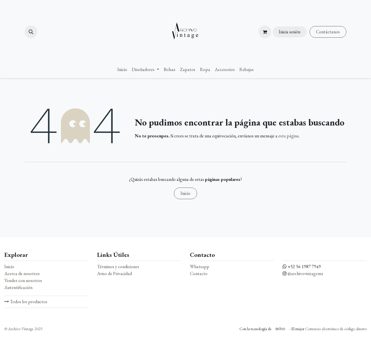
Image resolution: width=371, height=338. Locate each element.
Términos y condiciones (118, 267)
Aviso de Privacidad (114, 273)
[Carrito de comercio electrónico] (265, 32)
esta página (288, 136)
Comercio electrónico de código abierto (336, 328)
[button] (31, 32)
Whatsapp (199, 267)
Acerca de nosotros (22, 273)
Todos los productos (28, 302)
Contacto (199, 273)
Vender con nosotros (23, 280)
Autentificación (18, 287)
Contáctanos (328, 32)
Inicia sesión (289, 32)
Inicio (185, 193)
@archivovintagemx (305, 273)
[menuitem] (122, 69)
